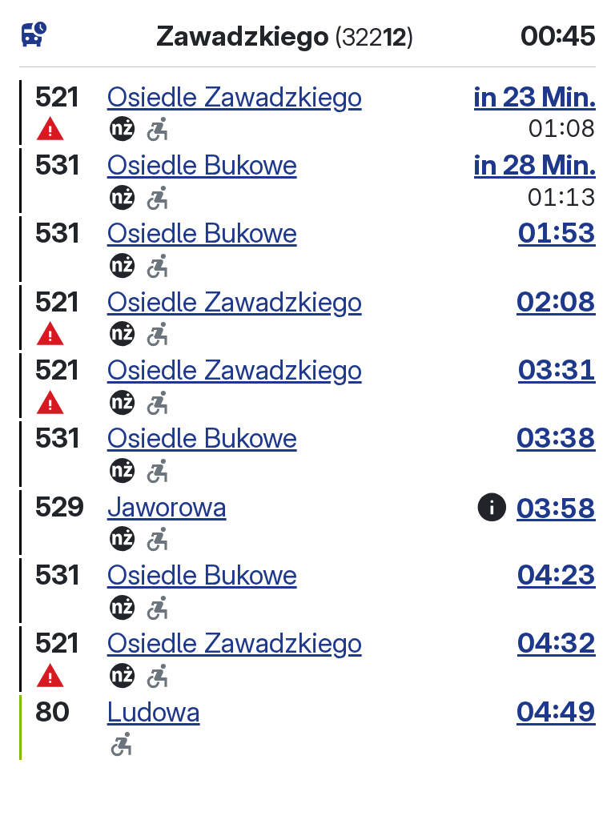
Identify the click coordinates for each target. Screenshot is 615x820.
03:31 (557, 369)
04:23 (556, 574)
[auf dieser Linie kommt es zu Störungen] (50, 129)
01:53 (557, 232)
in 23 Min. (535, 96)
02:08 (556, 301)
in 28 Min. (535, 164)
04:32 (556, 642)
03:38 (556, 437)
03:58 (556, 507)
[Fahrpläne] (34, 34)
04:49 (556, 711)
